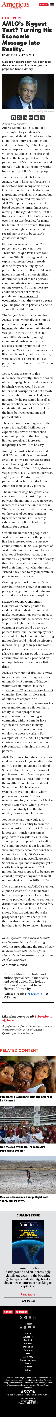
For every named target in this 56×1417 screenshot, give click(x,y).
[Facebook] (14, 118)
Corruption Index (28, 1360)
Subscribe (21, 1312)
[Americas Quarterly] (15, 5)
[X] (19, 118)
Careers (28, 1343)
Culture (28, 1370)
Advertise (28, 1337)
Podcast (28, 1324)
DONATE (43, 5)
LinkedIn (36, 994)
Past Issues (28, 1301)
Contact (28, 1340)
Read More (28, 1294)
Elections (28, 1350)
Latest (28, 1353)
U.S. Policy (28, 1356)
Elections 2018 (13, 18)
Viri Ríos (11, 55)
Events (28, 1363)
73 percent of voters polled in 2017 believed (26, 324)
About (28, 1333)
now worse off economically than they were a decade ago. (27, 301)
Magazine (28, 1346)
